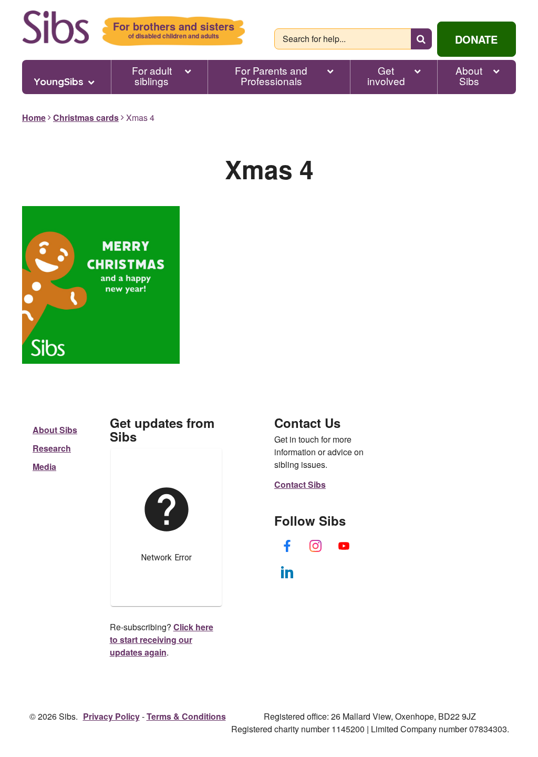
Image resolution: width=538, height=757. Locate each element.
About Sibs (469, 75)
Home (34, 117)
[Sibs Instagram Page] (316, 546)
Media (44, 467)
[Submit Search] (421, 38)
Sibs (55, 27)
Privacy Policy (111, 716)
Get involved (386, 75)
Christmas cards (86, 117)
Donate (476, 39)
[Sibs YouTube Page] (344, 546)
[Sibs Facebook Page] (287, 546)
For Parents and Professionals (271, 75)
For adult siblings (152, 75)
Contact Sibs (300, 484)
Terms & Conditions (186, 716)
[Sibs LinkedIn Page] (287, 572)
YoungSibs (59, 81)
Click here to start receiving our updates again (161, 639)
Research (52, 448)
